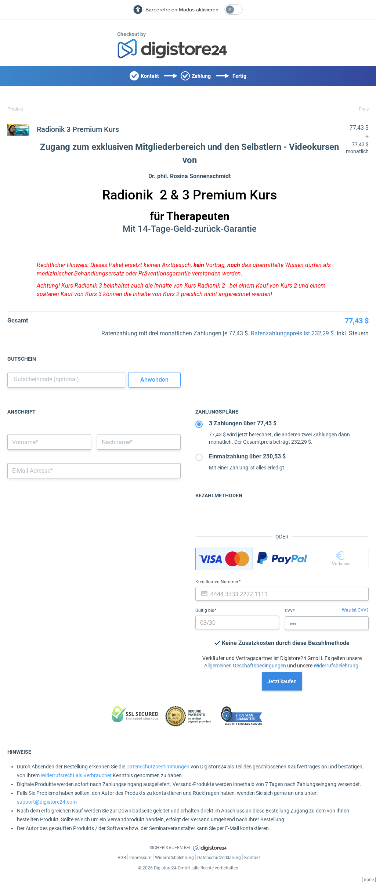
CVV (289, 610)
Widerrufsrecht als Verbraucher (76, 775)
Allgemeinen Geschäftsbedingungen (245, 665)
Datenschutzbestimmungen (157, 767)
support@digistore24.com (47, 802)
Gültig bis (205, 610)
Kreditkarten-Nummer (217, 581)
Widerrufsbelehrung (336, 665)
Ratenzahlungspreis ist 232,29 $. (293, 333)
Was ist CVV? (355, 610)
